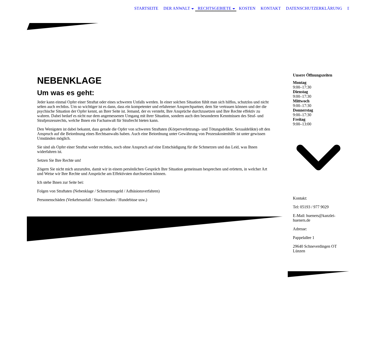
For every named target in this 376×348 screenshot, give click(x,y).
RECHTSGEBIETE (214, 8)
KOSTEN (247, 8)
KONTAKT (271, 8)
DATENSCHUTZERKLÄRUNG (314, 8)
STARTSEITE (146, 8)
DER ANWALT (176, 8)
